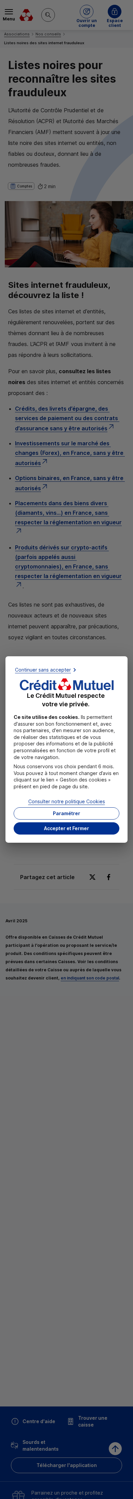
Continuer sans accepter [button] (43, 670)
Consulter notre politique (66, 801)
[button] (66, 828)
